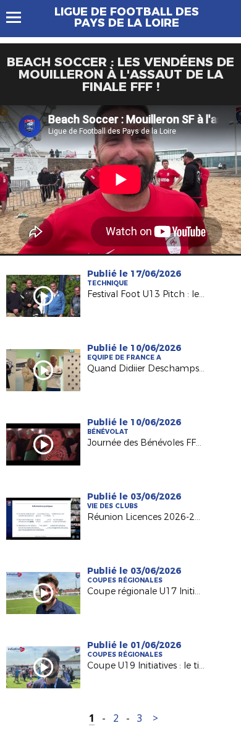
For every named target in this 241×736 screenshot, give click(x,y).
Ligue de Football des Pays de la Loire (126, 17)
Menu (19, 17)
